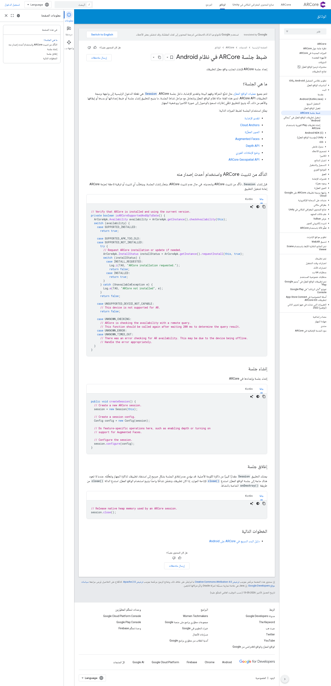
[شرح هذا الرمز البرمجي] (252, 207)
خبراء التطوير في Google (195, 628)
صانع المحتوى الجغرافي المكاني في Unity (253, 4)
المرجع (209, 4)
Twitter (270, 634)
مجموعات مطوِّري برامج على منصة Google (186, 622)
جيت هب (270, 628)
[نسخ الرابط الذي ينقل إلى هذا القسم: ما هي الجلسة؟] (239, 84)
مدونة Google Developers (260, 616)
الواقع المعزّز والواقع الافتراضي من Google (254, 646)
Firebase (192, 662)
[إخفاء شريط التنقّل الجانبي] (285, 679)
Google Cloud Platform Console (122, 616)
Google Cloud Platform (165, 662)
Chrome (210, 662)
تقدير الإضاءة (252, 118)
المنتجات (243, 47)
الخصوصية (261, 677)
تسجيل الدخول (12, 4)
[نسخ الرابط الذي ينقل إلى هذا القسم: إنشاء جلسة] (244, 369)
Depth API (253, 146)
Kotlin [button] (249, 199)
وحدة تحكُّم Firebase (130, 628)
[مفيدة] (95, 47)
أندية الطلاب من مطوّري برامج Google (189, 640)
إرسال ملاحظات (99, 57)
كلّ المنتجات (119, 662)
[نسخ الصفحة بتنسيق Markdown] (159, 57)
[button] (306, 85)
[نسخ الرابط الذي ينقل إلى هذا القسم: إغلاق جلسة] (243, 467)
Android (227, 662)
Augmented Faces (247, 139)
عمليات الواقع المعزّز (245, 93)
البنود (272, 677)
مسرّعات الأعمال (200, 634)
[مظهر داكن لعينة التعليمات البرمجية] (258, 207)
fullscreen (12, 15)
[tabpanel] (177, 280)
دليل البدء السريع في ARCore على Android (234, 541)
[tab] (261, 198)
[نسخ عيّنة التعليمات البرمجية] (264, 207)
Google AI (138, 662)
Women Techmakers (195, 616)
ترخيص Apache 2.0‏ (133, 581)
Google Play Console (128, 622)
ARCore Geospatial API (244, 159)
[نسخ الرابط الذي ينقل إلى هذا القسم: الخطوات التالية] (238, 531)
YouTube (269, 640)
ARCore (311, 4)
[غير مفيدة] (89, 47)
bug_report (18, 15)
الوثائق (222, 4)
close (6, 15)
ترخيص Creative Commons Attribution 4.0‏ (217, 581)
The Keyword (267, 622)
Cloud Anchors (250, 125)
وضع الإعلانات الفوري (248, 153)
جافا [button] (262, 199)
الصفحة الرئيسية (259, 47)
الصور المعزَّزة (252, 132)
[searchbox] (305, 31)
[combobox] (74, 4)
